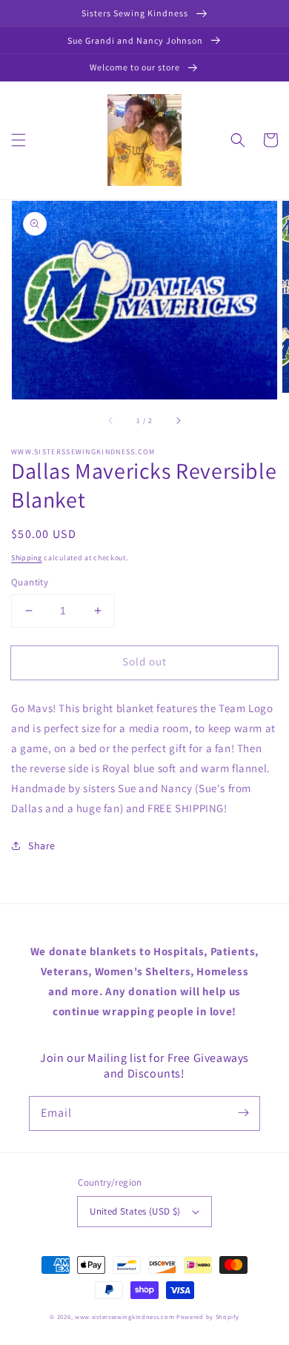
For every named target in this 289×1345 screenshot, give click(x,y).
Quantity (29, 582)
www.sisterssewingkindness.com (124, 1316)
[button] (18, 140)
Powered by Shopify (207, 1316)
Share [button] (42, 845)
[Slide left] (111, 420)
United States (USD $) (135, 1211)
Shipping (26, 557)
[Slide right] (178, 420)
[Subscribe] (243, 1113)
